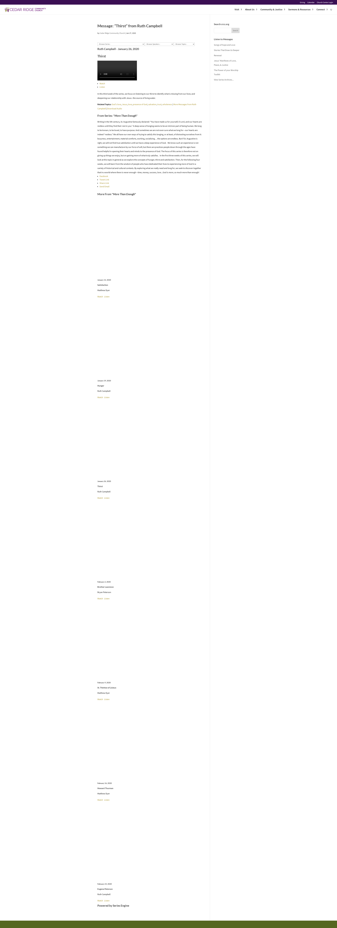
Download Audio (114, 108)
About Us (249, 10)
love (130, 104)
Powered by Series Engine (113, 905)
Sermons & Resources (299, 10)
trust (159, 104)
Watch (102, 83)
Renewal (218, 55)
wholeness (167, 104)
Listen (102, 87)
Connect (320, 10)
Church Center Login (325, 2)
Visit (237, 10)
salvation (152, 104)
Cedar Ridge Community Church (112, 33)
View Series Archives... (224, 79)
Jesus (124, 104)
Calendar (310, 2)
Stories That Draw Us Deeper (226, 50)
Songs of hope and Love (224, 45)
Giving (302, 2)
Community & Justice (271, 10)
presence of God (140, 104)
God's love (116, 104)
